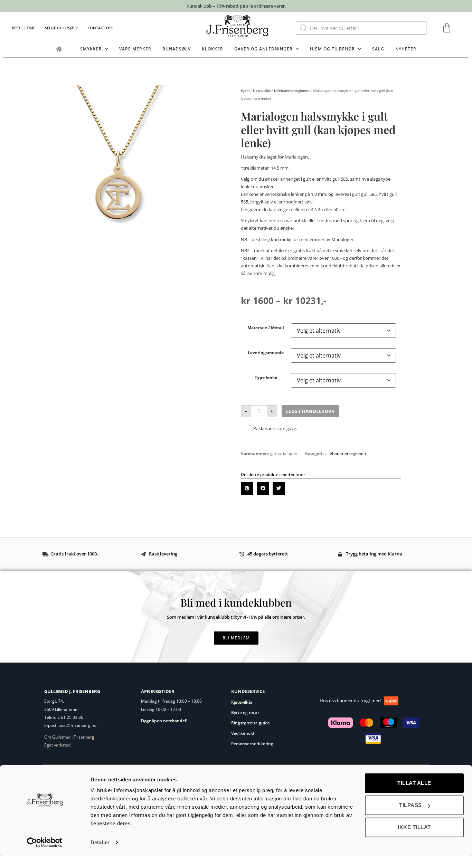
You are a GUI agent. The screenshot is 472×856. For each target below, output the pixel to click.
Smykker (91, 49)
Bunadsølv (176, 49)
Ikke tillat (414, 827)
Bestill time (23, 27)
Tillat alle (414, 783)
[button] (247, 488)
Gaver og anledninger (263, 49)
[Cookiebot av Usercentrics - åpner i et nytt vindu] (45, 842)
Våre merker (135, 49)
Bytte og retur (245, 712)
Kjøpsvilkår (242, 702)
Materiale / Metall (265, 327)
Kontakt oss (100, 27)
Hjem (245, 90)
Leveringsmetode (266, 352)
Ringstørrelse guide (250, 723)
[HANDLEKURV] (447, 28)
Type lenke (266, 377)
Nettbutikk (262, 90)
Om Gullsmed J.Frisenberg (69, 737)
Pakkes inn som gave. (274, 428)
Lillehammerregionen (291, 90)
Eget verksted (57, 745)
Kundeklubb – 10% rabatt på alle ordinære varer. (236, 6)
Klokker (212, 49)
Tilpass (410, 805)
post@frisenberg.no (77, 725)
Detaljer (100, 842)
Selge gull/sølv (61, 27)
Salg (378, 49)
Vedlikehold (242, 733)
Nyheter (405, 49)
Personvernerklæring (252, 743)
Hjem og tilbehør (332, 49)
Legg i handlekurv (310, 411)
